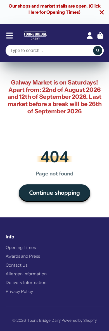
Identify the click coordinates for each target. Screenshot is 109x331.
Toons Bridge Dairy (44, 320)
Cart (100, 35)
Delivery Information (26, 282)
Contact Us (16, 265)
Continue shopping (54, 193)
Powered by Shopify (79, 320)
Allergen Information (26, 273)
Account (89, 35)
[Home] (35, 35)
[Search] (98, 50)
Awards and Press (23, 256)
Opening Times (21, 247)
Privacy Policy (19, 291)
